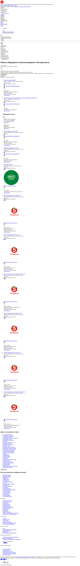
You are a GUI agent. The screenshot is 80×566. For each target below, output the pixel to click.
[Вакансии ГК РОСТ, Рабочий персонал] (41, 177)
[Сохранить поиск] (1, 43)
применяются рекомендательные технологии (25, 556)
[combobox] (6, 37)
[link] (2, 19)
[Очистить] (2, 40)
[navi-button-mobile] (1, 26)
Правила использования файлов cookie (22, 6)
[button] (1, 21)
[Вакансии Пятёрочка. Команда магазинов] (41, 211)
